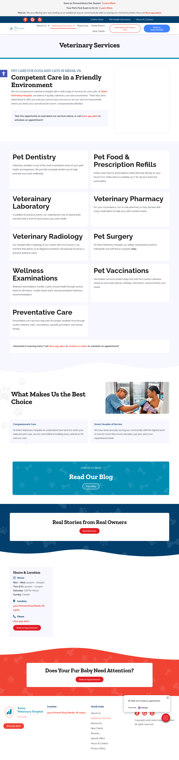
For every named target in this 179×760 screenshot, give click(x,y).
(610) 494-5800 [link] (153, 12)
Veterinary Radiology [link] (48, 236)
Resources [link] (82, 25)
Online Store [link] (97, 19)
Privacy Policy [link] (98, 748)
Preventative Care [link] (42, 312)
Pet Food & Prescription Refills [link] (125, 161)
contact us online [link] (78, 346)
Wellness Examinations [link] (35, 274)
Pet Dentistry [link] (34, 157)
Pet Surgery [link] (113, 236)
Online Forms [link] (98, 25)
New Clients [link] (99, 31)
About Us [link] (41, 25)
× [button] (167, 697)
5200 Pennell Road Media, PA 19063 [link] (66, 712)
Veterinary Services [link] (62, 25)
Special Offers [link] (98, 738)
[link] (3, 73)
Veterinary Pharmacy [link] (128, 199)
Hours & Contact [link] (144, 19)
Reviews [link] (95, 733)
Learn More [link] (109, 3)
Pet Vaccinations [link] (121, 270)
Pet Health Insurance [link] (119, 19)
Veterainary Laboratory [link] (32, 202)
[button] (166, 718)
